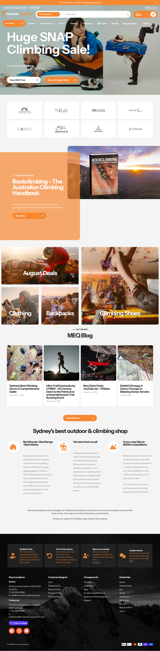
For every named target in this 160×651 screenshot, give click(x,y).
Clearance (124, 596)
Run (121, 589)
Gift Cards (124, 600)
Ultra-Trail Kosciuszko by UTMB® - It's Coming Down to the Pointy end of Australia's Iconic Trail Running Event (60, 391)
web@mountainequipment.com (15, 8)
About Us (88, 582)
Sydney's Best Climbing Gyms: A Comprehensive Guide (24, 388)
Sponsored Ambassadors (95, 596)
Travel (122, 593)
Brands (122, 604)
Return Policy (54, 589)
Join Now (96, 562)
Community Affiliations (94, 593)
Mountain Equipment (21, 644)
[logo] (24, 110)
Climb (122, 582)
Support (87, 600)
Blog (86, 589)
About (122, 611)
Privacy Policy (54, 593)
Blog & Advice (125, 607)
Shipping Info (54, 586)
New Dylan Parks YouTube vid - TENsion (96, 387)
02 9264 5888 (34, 8)
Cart (50, 582)
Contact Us (89, 586)
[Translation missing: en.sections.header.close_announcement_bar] (157, 2)
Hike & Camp (125, 586)
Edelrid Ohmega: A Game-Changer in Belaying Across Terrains (134, 388)
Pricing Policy (54, 596)
